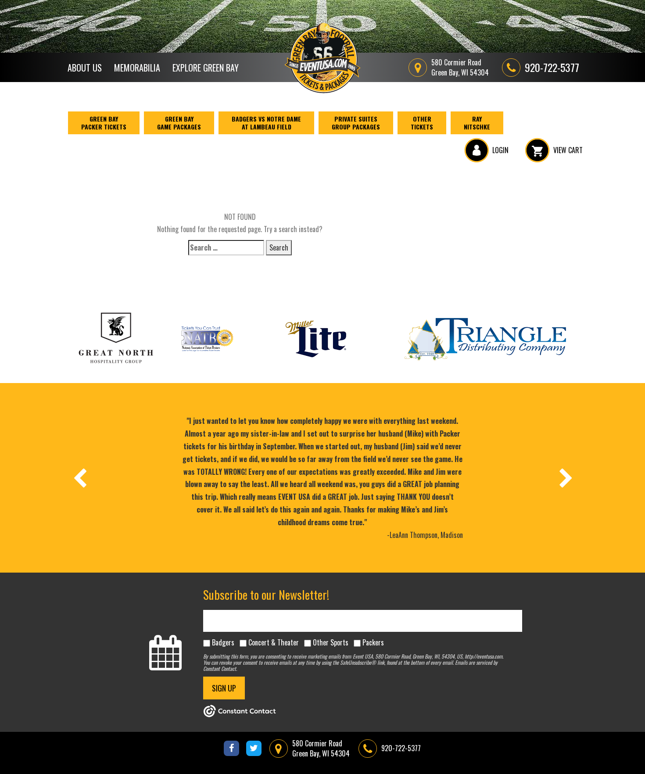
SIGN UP (224, 688)
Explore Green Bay (205, 67)
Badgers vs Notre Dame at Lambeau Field (266, 122)
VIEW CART (568, 150)
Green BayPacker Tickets (103, 122)
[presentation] (79, 478)
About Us (85, 67)
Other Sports (330, 642)
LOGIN (500, 150)
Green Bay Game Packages (179, 122)
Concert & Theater (273, 642)
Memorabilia (137, 67)
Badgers (223, 642)
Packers (373, 642)
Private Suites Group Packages (356, 122)
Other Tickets (422, 122)
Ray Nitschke (477, 122)
